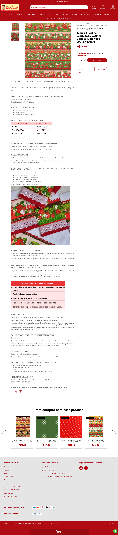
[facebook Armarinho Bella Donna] (5, 1)
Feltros (56, 14)
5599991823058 (49, 467)
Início (78, 23)
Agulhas (20, 14)
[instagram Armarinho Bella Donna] (2, 1)
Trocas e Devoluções (65, 18)
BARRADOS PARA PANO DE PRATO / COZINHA (92, 25)
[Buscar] (86, 7)
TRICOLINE (85, 23)
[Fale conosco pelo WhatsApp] (115, 531)
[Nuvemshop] (108, 523)
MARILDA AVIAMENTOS (101, 14)
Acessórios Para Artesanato (80, 14)
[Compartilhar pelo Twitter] (16, 392)
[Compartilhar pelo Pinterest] (20, 392)
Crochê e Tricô (45, 14)
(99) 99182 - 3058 (49, 470)
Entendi (59, 532)
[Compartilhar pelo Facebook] (13, 392)
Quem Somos (50, 18)
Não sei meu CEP (81, 72)
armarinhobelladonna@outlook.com (55, 473)
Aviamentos (31, 14)
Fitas (65, 14)
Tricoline (10, 14)
